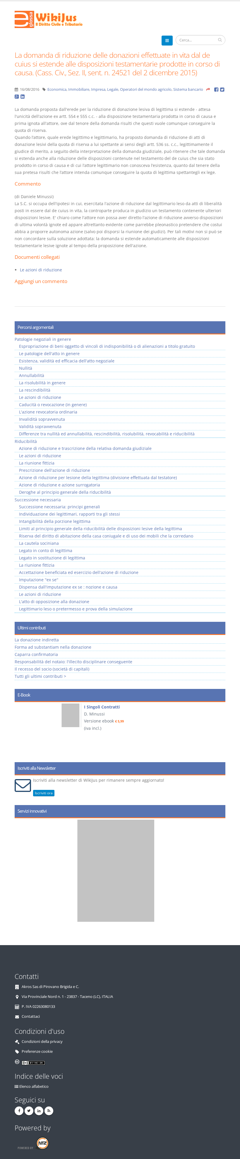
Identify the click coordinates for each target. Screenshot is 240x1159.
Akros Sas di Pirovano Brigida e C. (50, 986)
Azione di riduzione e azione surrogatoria (59, 485)
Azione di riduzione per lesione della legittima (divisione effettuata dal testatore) (98, 477)
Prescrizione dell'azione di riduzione (54, 470)
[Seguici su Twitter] (29, 1110)
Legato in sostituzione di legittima (52, 558)
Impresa (98, 89)
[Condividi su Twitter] (222, 89)
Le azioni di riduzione (41, 270)
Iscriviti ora (44, 792)
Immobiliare (78, 89)
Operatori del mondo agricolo (146, 89)
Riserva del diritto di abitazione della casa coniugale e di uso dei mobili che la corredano (106, 536)
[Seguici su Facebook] (19, 1110)
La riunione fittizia (36, 463)
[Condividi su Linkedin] (22, 96)
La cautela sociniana (39, 543)
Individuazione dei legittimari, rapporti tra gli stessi (69, 514)
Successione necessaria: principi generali (59, 506)
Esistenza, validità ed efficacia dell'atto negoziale (66, 361)
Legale (112, 89)
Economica (56, 89)
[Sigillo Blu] (125, 871)
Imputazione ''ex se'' (38, 579)
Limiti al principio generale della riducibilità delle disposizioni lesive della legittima (100, 528)
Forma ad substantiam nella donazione (53, 647)
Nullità (25, 368)
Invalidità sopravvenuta (42, 419)
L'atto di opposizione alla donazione (54, 601)
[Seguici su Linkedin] (39, 1110)
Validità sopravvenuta (40, 426)
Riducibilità (26, 441)
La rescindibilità (34, 390)
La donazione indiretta (37, 640)
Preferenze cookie (37, 1051)
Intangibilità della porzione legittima (54, 521)
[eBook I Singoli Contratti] (29, 715)
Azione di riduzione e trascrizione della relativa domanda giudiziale (85, 448)
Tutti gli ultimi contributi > (40, 676)
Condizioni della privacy (42, 1041)
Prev (21, 730)
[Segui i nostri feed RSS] (48, 1110)
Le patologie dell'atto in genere (49, 353)
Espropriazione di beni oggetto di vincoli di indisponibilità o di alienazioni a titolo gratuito (107, 346)
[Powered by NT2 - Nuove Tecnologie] (33, 1143)
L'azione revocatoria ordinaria (48, 412)
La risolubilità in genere (42, 382)
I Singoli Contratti (60, 707)
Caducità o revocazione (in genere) (53, 404)
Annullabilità (31, 375)
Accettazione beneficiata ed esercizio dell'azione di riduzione (78, 572)
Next (218, 730)
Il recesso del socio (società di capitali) (52, 669)
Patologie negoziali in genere (43, 339)
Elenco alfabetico (34, 1086)
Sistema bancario (188, 89)
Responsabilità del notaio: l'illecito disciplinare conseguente (73, 661)
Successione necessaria (38, 499)
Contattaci (31, 1016)
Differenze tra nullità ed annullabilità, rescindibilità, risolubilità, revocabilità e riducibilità (107, 434)
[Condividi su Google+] (17, 96)
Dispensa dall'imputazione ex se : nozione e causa (68, 587)
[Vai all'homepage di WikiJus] (53, 19)
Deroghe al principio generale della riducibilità (65, 492)
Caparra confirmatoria (36, 654)
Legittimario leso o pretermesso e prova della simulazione (76, 609)
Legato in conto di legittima (45, 550)
